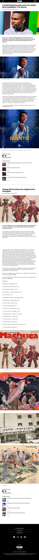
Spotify (10, 274)
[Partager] (3, 156)
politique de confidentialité (22, 553)
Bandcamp (7, 106)
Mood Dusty (20, 150)
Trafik (18, 551)
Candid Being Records (11, 150)
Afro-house (4, 150)
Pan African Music (7, 193)
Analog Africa (10, 278)
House (16, 150)
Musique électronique (27, 150)
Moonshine (24, 551)
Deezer (14, 274)
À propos (19, 530)
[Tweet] (5, 156)
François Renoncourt (7, 9)
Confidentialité (19, 528)
